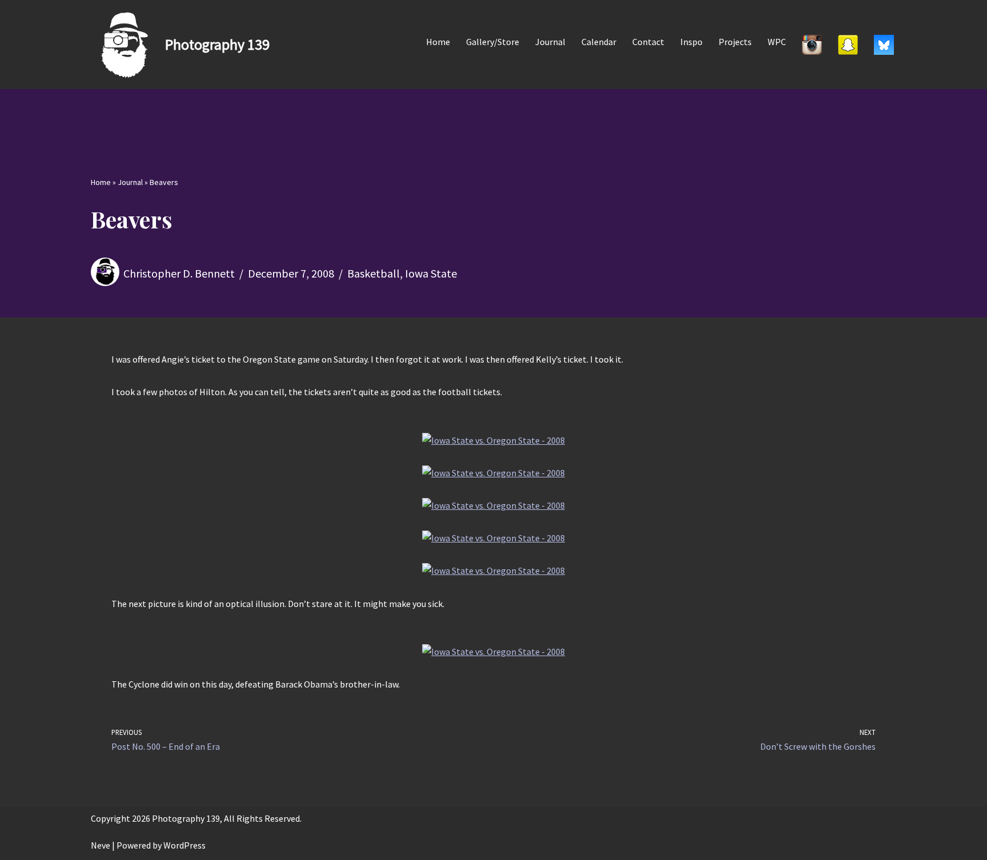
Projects (735, 41)
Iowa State (431, 273)
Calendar (598, 41)
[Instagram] (812, 44)
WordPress (184, 845)
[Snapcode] (848, 44)
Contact (648, 41)
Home (438, 41)
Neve (100, 845)
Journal (550, 41)
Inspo (691, 41)
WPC (777, 41)
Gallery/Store (492, 41)
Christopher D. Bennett (179, 273)
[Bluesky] (884, 44)
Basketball (373, 273)
